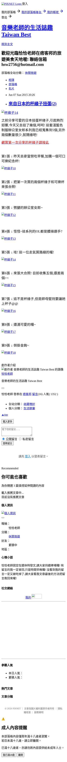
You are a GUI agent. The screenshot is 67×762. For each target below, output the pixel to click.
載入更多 (7, 421)
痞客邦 (27, 394)
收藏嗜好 (29, 404)
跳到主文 (7, 44)
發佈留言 (7, 443)
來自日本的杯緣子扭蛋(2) (32, 103)
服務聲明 (38, 712)
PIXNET (17, 708)
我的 (28, 597)
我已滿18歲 (9, 755)
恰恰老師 (7, 373)
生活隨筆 (29, 408)
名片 (11, 88)
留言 (35, 394)
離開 (20, 755)
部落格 (13, 84)
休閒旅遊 (30, 72)
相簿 (11, 80)
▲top (4, 414)
